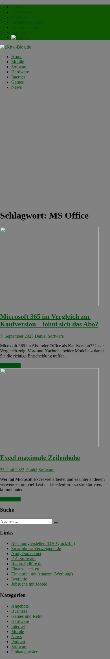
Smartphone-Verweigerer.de (36, 548)
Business (19, 611)
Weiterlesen (10, 365)
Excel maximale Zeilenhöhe (40, 457)
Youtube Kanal (24, 27)
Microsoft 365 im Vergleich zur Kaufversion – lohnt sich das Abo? (49, 320)
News (16, 87)
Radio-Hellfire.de (26, 563)
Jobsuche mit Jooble (29, 584)
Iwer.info (19, 579)
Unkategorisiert (25, 651)
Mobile (17, 61)
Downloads (21, 12)
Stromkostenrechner (29, 22)
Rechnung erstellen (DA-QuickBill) (43, 543)
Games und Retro (27, 616)
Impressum (21, 32)
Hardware (20, 71)
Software (19, 66)
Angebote (20, 606)
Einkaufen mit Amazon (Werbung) (42, 573)
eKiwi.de (19, 17)
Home (16, 56)
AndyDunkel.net (26, 553)
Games (17, 82)
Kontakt (18, 7)
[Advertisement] (55, 149)
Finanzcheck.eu (25, 568)
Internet (18, 77)
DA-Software (23, 558)
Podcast (18, 641)
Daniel (41, 336)
